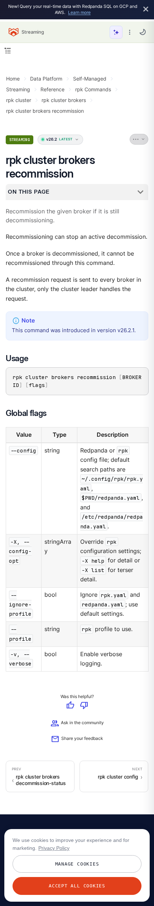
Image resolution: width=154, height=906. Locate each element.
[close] (145, 9)
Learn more (79, 12)
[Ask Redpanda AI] (116, 32)
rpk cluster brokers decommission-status (41, 780)
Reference (52, 89)
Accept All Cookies (77, 885)
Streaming (18, 89)
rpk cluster (18, 100)
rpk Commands (93, 89)
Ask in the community (77, 724)
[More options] (129, 32)
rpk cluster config (118, 777)
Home (13, 79)
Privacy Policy (53, 848)
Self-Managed (89, 79)
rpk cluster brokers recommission (45, 111)
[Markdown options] (139, 139)
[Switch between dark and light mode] (142, 32)
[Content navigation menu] (7, 50)
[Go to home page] (14, 32)
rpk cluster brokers (64, 100)
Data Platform (46, 79)
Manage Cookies (77, 864)
